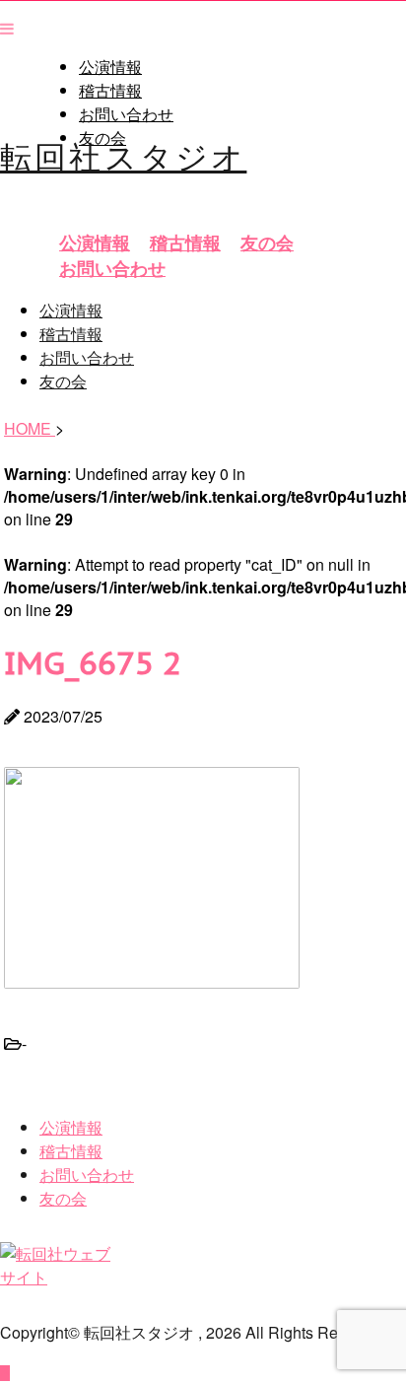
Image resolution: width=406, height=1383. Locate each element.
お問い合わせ (126, 114)
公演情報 (110, 67)
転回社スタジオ (123, 154)
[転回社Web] (61, 1277)
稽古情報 (110, 91)
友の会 (267, 242)
